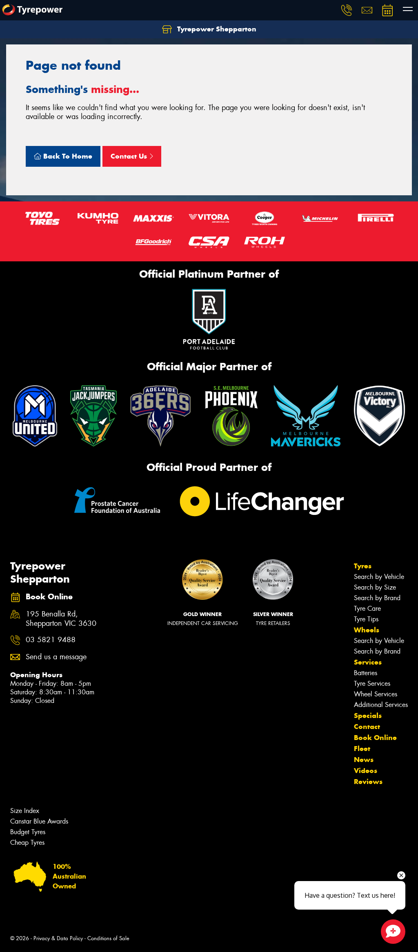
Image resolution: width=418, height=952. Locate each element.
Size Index (24, 810)
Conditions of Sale (108, 938)
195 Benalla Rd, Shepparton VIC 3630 (61, 619)
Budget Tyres (27, 832)
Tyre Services (372, 683)
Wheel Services (375, 694)
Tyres (362, 565)
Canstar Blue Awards (39, 821)
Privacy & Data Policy (58, 938)
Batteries (365, 673)
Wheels (366, 629)
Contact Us (130, 156)
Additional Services (381, 704)
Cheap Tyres (27, 842)
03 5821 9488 (51, 640)
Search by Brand (377, 598)
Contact (367, 726)
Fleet (362, 748)
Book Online (375, 737)
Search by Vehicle (379, 576)
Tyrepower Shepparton (215, 28)
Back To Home (66, 156)
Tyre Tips (366, 619)
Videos (365, 770)
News (364, 759)
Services (368, 662)
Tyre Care (367, 608)
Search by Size (375, 587)
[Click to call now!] (346, 10)
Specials (368, 715)
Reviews (368, 781)
